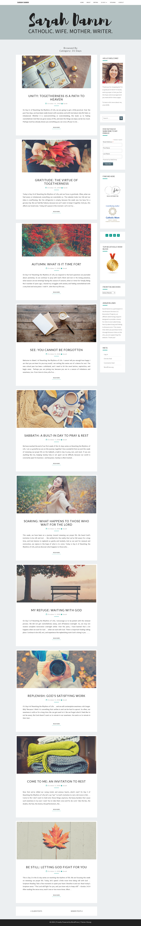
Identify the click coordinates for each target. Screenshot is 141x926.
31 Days (103, 2)
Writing (95, 2)
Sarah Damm (23, 2)
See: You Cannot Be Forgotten (56, 350)
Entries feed (108, 359)
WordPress (75, 922)
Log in (106, 354)
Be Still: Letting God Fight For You (56, 867)
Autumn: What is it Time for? (56, 264)
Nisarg (88, 922)
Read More (57, 127)
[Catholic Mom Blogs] (112, 264)
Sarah (65, 103)
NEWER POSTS (76, 911)
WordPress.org (109, 367)
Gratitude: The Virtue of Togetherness (56, 181)
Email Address (108, 142)
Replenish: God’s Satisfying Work (56, 695)
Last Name (106, 154)
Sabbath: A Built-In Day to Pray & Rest (56, 435)
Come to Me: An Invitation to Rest (56, 781)
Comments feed (109, 363)
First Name (106, 148)
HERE (107, 105)
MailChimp (113, 159)
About (88, 2)
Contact (121, 2)
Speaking (113, 2)
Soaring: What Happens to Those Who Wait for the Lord (56, 522)
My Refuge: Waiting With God (56, 610)
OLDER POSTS (36, 911)
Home (82, 2)
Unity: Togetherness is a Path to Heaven (56, 97)
